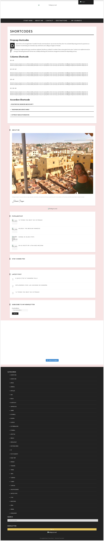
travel (12, 469)
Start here (28, 20)
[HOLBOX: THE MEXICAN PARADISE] (14, 230)
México (12, 438)
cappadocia (14, 406)
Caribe (12, 410)
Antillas (13, 390)
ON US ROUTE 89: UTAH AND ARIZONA (31, 245)
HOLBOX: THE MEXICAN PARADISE (29, 228)
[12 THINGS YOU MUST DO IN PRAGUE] (14, 221)
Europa (12, 418)
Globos (13, 422)
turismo (13, 477)
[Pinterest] (14, 9)
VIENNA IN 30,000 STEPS (26, 237)
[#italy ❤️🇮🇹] (40, 324)
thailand (13, 465)
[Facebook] (8, 9)
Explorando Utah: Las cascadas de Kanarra (31, 285)
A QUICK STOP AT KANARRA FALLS (26, 278)
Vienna (12, 509)
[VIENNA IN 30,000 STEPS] (14, 238)
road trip (13, 458)
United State (14, 493)
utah (12, 497)
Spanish (12, 461)
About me (39, 20)
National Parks (14, 446)
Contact (49, 20)
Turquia (13, 485)
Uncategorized (15, 489)
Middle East (14, 442)
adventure (13, 379)
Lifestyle (13, 434)
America (13, 386)
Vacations (13, 501)
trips (12, 473)
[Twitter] (11, 9)
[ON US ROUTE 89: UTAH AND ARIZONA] (14, 247)
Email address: (15, 308)
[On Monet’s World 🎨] (15, 324)
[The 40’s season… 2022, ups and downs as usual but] (89, 326)
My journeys (76, 20)
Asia (12, 394)
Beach (12, 398)
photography (14, 454)
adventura (13, 375)
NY (11, 450)
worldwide (14, 513)
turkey (12, 481)
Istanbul (13, 430)
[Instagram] (17, 9)
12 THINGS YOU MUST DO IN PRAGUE (30, 220)
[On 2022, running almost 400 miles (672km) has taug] (64, 341)
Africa (12, 382)
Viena (12, 505)
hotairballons (14, 426)
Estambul (13, 414)
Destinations (61, 20)
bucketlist (13, 402)
